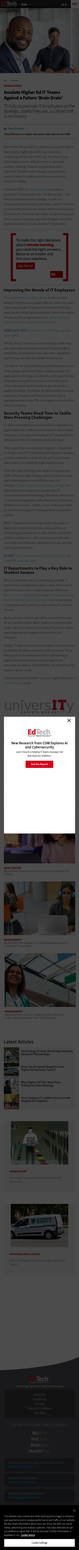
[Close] (74, 1510)
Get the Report (39, 764)
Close (69, 720)
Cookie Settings (40, 1542)
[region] (39, 1527)
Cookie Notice (28, 1535)
